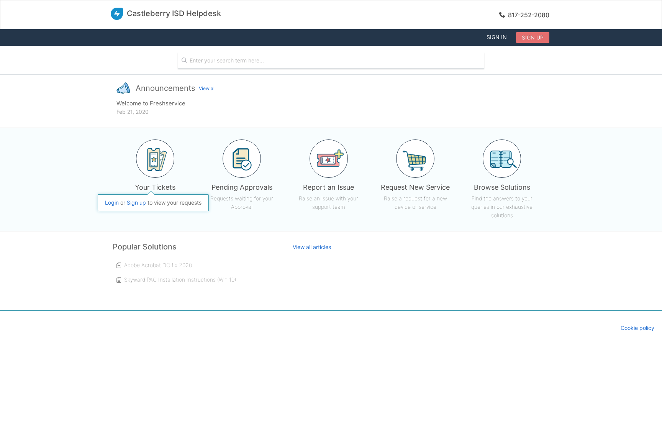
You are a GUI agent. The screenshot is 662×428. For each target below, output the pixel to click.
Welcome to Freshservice (150, 103)
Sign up (533, 37)
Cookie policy (637, 328)
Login (112, 202)
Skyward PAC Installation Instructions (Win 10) (180, 279)
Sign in (497, 37)
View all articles (312, 247)
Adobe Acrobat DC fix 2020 (158, 265)
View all (207, 88)
